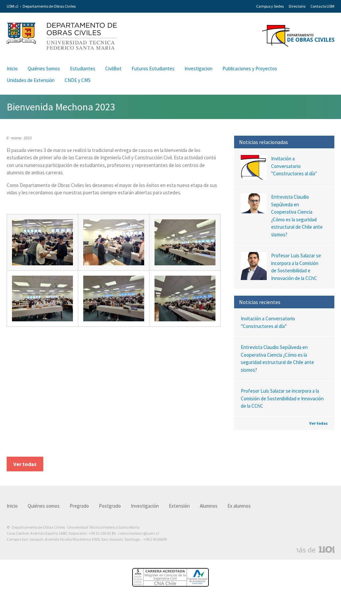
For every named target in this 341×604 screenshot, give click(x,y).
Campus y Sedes (270, 6)
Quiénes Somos (44, 68)
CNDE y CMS (78, 80)
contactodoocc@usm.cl (138, 533)
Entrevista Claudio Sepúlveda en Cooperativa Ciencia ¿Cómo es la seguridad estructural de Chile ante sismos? (277, 358)
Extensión (179, 506)
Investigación (145, 506)
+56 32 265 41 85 (102, 533)
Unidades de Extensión (31, 80)
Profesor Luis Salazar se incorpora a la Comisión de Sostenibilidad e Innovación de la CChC (282, 398)
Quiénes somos (44, 506)
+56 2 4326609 (155, 539)
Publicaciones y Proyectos (249, 68)
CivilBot (113, 68)
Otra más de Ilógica (315, 549)
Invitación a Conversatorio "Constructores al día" (268, 322)
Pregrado (79, 506)
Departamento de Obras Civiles (49, 6)
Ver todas (318, 423)
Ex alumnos (239, 506)
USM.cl (12, 6)
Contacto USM (322, 6)
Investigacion (198, 68)
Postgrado (110, 506)
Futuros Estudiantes (153, 68)
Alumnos (208, 506)
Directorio (297, 6)
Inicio (12, 68)
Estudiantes (82, 68)
